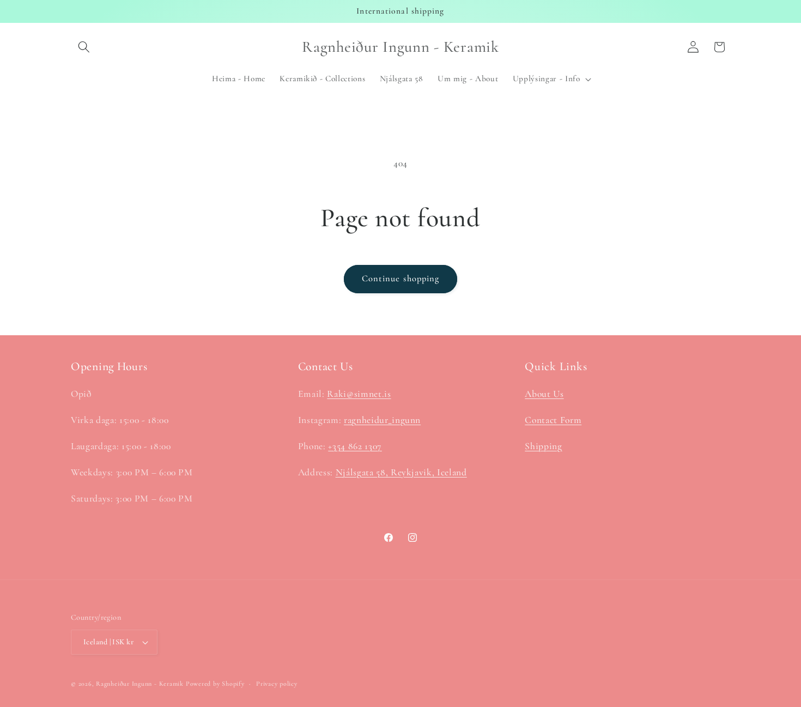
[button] (84, 47)
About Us (544, 394)
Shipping (543, 446)
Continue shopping (401, 278)
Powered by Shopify (215, 683)
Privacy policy (277, 683)
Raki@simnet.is (359, 394)
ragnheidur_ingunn (382, 420)
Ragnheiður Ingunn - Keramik (140, 683)
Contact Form (553, 420)
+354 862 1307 (355, 446)
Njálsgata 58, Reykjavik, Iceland (401, 472)
